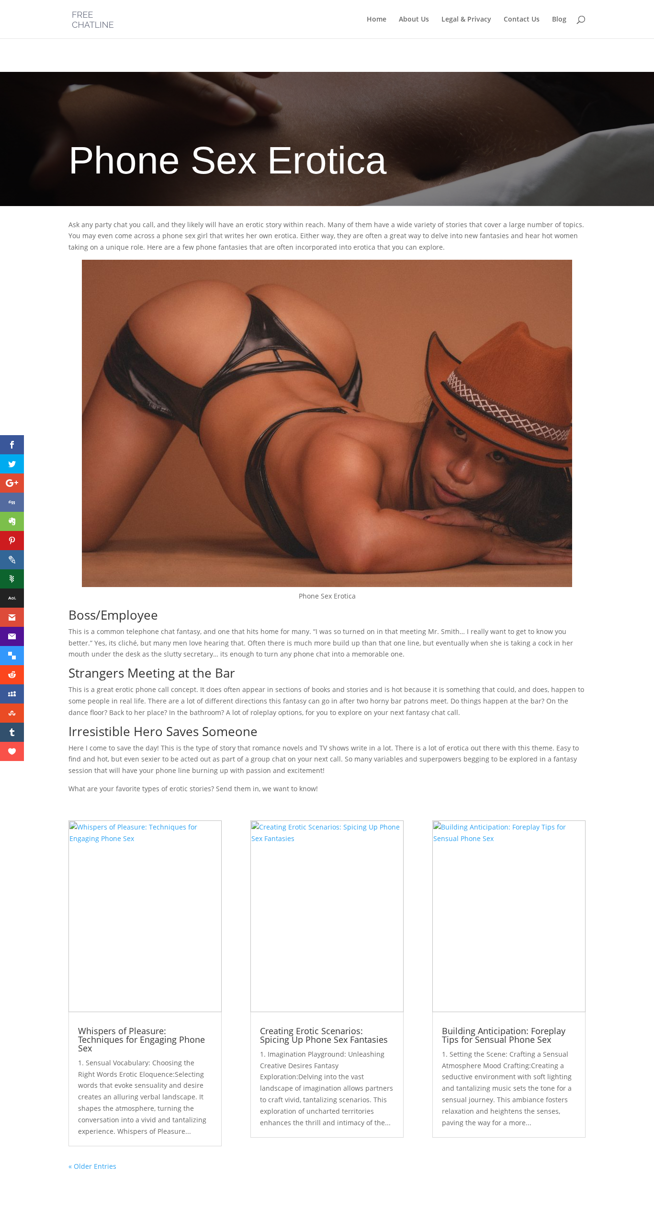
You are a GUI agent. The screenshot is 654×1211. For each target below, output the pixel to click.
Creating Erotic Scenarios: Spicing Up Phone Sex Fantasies (324, 1035)
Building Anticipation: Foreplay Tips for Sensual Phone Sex (503, 1035)
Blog (559, 19)
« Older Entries (92, 1166)
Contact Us (522, 19)
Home (376, 19)
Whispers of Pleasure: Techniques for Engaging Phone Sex (141, 1039)
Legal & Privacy (466, 19)
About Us (414, 19)
